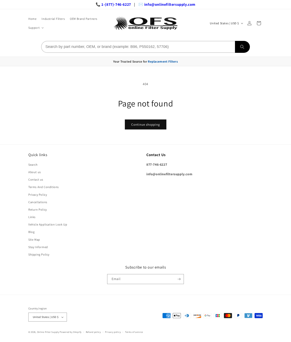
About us (34, 172)
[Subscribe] (179, 279)
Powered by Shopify (71, 332)
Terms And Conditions (43, 187)
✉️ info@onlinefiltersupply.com (166, 4)
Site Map (34, 239)
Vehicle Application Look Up (47, 224)
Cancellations (37, 202)
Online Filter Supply (48, 332)
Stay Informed (38, 247)
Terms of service (134, 332)
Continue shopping (145, 124)
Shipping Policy (38, 254)
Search (33, 165)
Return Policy (37, 209)
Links (32, 217)
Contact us (35, 179)
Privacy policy (113, 332)
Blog (31, 232)
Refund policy (93, 332)
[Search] (242, 47)
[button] (35, 27)
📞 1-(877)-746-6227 (113, 4)
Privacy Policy (37, 195)
